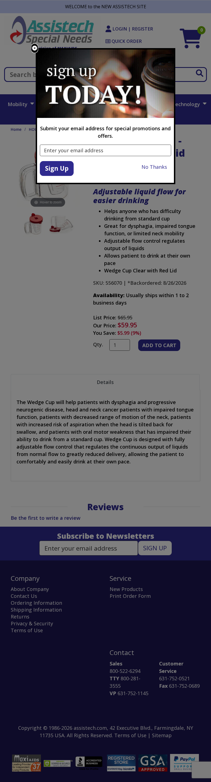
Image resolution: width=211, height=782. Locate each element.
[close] (35, 48)
